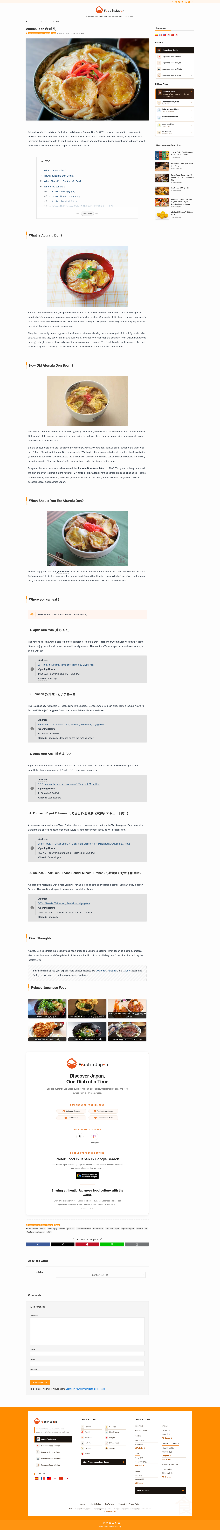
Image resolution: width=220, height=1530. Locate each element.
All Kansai (166, 1438)
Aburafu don (33, 1228)
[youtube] (182, 2)
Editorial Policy (95, 1504)
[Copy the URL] (137, 1244)
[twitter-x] (172, 2)
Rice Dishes (112, 1432)
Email (33, 1359)
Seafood (86, 1437)
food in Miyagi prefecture (56, 1228)
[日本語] (67, 1478)
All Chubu (139, 1483)
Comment (34, 1315)
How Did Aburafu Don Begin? (59, 175)
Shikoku (165, 1459)
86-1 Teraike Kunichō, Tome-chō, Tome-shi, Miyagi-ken (66, 664)
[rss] (185, 2)
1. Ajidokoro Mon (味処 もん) (62, 191)
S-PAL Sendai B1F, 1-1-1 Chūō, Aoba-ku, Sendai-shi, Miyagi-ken (71, 724)
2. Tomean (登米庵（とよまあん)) (64, 196)
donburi (42, 1228)
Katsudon (112, 970)
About (82, 1504)
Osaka (166, 1430)
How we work (111, 1512)
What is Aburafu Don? (55, 170)
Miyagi (54, 33)
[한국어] (55, 1478)
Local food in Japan (112, 1228)
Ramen (86, 1427)
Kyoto (166, 1434)
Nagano (140, 1479)
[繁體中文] (48, 1478)
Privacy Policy (134, 1504)
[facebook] (169, 2)
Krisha (39, 1272)
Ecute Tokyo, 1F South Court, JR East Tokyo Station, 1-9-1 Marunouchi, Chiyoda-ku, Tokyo (84, 843)
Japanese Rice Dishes (36, 33)
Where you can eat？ (55, 186)
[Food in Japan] (110, 9)
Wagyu (110, 1437)
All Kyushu (166, 1477)
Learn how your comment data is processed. (85, 1388)
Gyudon (127, 970)
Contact (121, 1504)
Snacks (110, 1448)
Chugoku (165, 1455)
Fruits (85, 1454)
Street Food (112, 1443)
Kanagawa (141, 1462)
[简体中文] (61, 1478)
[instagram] (175, 2)
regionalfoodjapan (127, 1228)
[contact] (189, 2)
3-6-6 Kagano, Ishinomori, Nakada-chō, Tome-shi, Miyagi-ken (69, 784)
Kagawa (167, 1452)
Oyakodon (101, 970)
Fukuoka (167, 1469)
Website (33, 1369)
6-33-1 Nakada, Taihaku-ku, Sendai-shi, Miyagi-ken (64, 903)
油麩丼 (49, 1232)
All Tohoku (139, 1448)
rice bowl (139, 1228)
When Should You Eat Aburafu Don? (62, 181)
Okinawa (167, 1473)
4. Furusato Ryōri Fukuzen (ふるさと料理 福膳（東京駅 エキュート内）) (82, 205)
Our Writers (109, 1504)
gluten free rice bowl (84, 1228)
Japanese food (98, 1228)
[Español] (36, 1478)
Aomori (139, 1440)
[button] (38, 1244)
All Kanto (138, 1465)
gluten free (70, 1228)
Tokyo (139, 1458)
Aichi (138, 1476)
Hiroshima (168, 1448)
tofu (146, 1228)
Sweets (86, 1448)
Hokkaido (141, 1430)
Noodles (110, 1427)
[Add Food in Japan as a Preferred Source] (87, 1175)
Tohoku (47, 33)
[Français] (42, 1478)
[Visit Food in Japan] (87, 1063)
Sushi (85, 1432)
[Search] (192, 2)
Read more (87, 213)
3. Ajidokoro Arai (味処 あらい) (63, 201)
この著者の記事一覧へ (100, 1274)
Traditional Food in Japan (35, 1232)
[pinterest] (179, 2)
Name (33, 1349)
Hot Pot (86, 1443)
